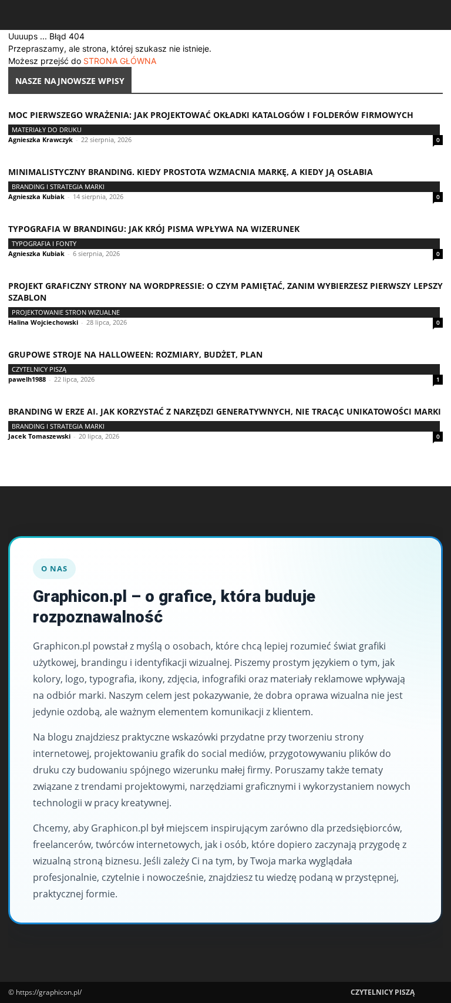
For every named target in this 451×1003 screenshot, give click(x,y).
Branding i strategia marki (58, 186)
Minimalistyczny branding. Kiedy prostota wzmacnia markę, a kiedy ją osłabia (190, 171)
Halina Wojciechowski (43, 322)
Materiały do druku (47, 129)
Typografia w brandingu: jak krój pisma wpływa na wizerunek (153, 228)
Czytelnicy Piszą (39, 369)
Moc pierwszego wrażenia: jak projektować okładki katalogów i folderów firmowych (210, 114)
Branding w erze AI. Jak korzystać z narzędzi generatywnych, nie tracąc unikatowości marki (224, 411)
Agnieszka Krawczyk (40, 139)
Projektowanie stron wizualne (66, 312)
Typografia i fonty (44, 243)
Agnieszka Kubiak (36, 196)
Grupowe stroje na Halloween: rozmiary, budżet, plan (135, 354)
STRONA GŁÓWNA (119, 61)
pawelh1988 (27, 379)
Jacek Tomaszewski (39, 436)
